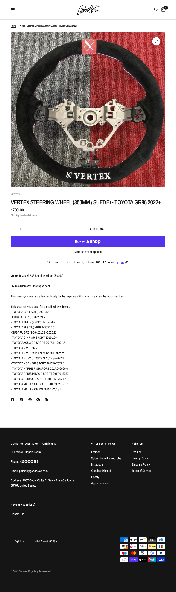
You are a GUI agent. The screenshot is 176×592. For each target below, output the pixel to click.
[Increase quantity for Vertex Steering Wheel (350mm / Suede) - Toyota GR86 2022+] (26, 229)
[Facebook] (13, 399)
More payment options (88, 252)
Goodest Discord (101, 470)
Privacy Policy (140, 458)
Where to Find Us (103, 443)
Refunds (136, 452)
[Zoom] (156, 41)
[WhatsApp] (39, 399)
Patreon (95, 452)
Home (13, 26)
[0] (162, 9)
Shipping (15, 215)
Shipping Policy (141, 464)
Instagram (97, 464)
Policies (137, 443)
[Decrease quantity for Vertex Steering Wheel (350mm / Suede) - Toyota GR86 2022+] (14, 229)
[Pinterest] (30, 399)
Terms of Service (141, 470)
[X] (22, 399)
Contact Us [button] (17, 514)
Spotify (95, 477)
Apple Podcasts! (100, 483)
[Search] (156, 9)
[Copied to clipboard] (47, 399)
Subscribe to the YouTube (106, 458)
